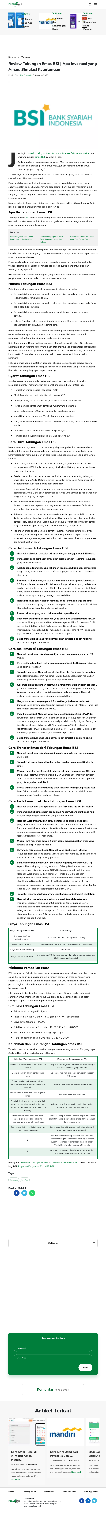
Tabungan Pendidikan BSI (64, 1162)
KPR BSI (49, 1166)
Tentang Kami (29, 1491)
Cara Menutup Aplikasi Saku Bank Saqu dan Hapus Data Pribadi (51, 239)
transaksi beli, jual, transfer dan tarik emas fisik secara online (58, 153)
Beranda (12, 57)
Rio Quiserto (26, 75)
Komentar (31, 1464)
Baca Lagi (15, 1479)
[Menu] (96, 4)
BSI (27, 217)
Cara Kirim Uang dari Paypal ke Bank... (64, 1454)
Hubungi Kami (91, 1491)
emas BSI (40, 156)
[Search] (90, 4)
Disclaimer (49, 1491)
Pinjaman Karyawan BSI (30, 1166)
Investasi (24, 1180)
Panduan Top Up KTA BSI (34, 1162)
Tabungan (26, 14)
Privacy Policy (69, 1491)
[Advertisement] (55, 43)
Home (11, 1491)
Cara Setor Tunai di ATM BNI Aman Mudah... (24, 1456)
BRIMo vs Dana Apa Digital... (26, 23)
